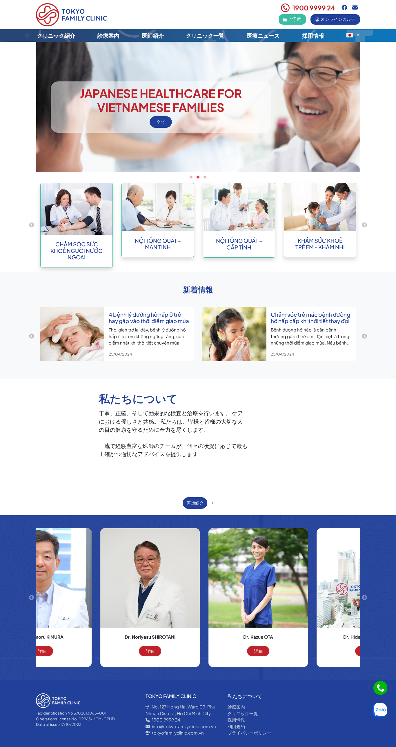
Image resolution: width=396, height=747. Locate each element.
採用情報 (313, 35)
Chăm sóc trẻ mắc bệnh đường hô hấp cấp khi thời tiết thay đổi (310, 318)
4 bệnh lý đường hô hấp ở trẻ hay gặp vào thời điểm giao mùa (149, 318)
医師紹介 (153, 35)
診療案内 (108, 35)
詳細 (90, 651)
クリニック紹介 (56, 35)
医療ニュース (263, 35)
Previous (31, 225)
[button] (353, 35)
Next (364, 225)
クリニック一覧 (205, 35)
